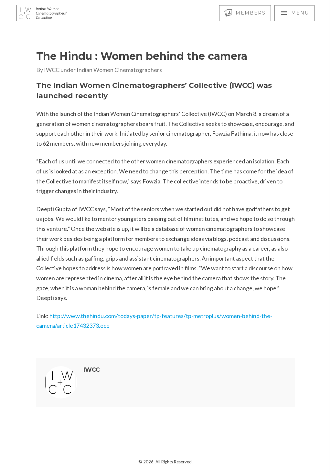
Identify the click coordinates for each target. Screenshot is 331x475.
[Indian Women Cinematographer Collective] (41, 13)
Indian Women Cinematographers (119, 69)
